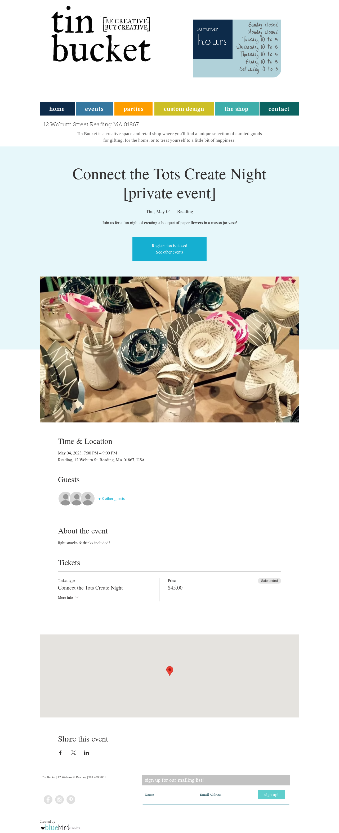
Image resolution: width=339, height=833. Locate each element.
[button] (133, 109)
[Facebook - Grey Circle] (48, 799)
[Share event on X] (73, 753)
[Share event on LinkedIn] (86, 753)
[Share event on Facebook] (60, 753)
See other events (169, 252)
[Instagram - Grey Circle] (59, 799)
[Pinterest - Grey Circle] (70, 799)
